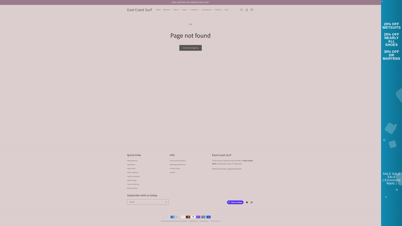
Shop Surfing (132, 180)
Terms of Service (133, 184)
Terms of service (215, 221)
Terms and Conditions (178, 161)
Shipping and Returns (178, 164)
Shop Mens (131, 164)
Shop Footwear (132, 172)
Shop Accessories (133, 176)
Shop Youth (131, 168)
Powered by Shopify (181, 221)
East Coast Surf (170, 221)
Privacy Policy (175, 168)
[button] (167, 9)
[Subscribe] (166, 202)
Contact (172, 172)
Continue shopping (190, 48)
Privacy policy (204, 221)
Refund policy (132, 188)
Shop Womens (132, 161)
